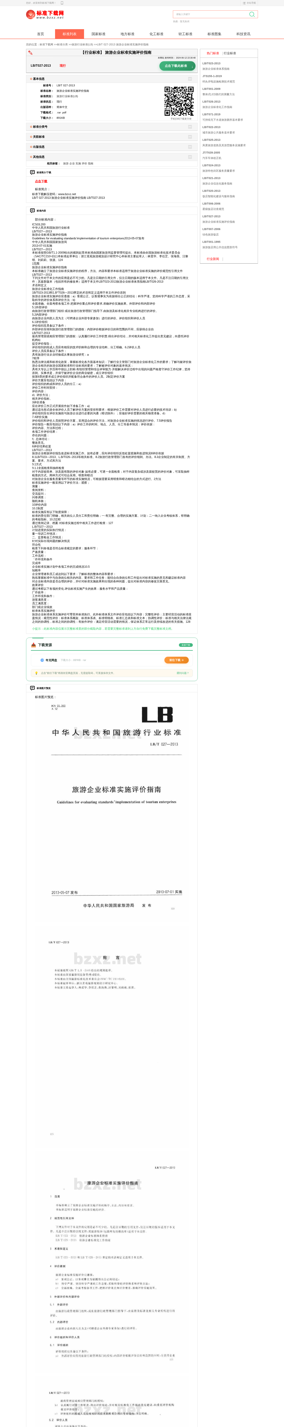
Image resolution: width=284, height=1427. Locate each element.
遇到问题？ (183, 672)
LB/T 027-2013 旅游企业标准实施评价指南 (123, 44)
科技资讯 (243, 34)
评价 (84, 163)
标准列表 (70, 34)
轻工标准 (185, 34)
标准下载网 (70, 19)
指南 (90, 163)
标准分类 (62, 44)
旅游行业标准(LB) (82, 44)
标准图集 (214, 34)
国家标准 (98, 34)
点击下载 (41, 181)
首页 (40, 34)
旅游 (66, 163)
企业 (72, 163)
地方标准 (127, 34)
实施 (78, 163)
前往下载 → (176, 660)
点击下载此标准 (179, 66)
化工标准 (156, 34)
